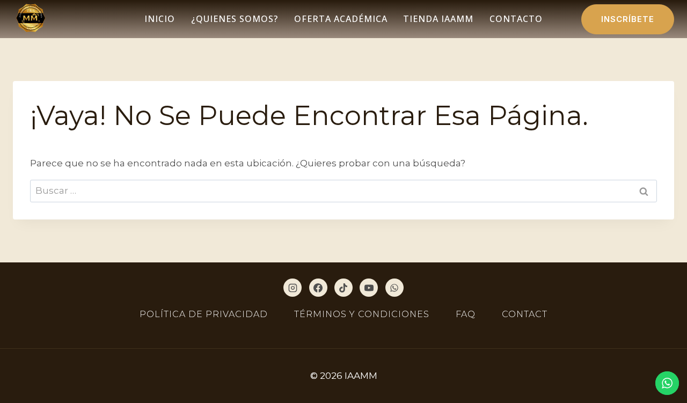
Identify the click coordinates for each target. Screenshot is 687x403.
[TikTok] (343, 288)
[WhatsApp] (394, 288)
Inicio (159, 19)
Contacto (516, 19)
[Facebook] (318, 288)
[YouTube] (369, 288)
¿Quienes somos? (234, 19)
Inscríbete (627, 19)
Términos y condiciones (361, 314)
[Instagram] (292, 288)
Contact (524, 314)
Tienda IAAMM (438, 19)
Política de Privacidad (204, 314)
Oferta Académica (341, 19)
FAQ (466, 314)
